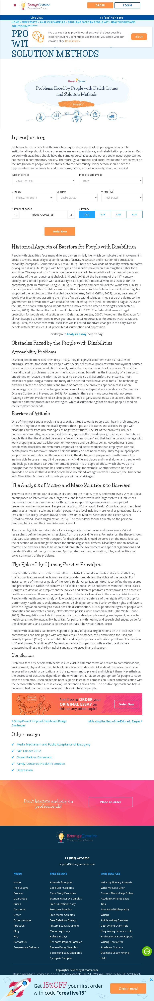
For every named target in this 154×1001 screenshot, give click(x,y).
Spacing (61, 191)
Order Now (126, 704)
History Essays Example (64, 925)
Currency (84, 208)
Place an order (110, 802)
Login (127, 5)
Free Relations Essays (63, 920)
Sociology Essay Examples (66, 952)
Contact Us (20, 942)
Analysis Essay (77, 334)
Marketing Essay (60, 931)
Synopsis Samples (61, 958)
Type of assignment (90, 174)
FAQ (16, 936)
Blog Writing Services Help (116, 931)
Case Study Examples (63, 893)
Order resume (22, 920)
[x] (77, 988)
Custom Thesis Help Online (117, 893)
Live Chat (37, 17)
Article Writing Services (114, 920)
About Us (19, 925)
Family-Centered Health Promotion (41, 764)
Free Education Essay (63, 904)
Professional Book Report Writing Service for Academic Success (116, 942)
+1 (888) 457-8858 (111, 17)
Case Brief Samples (62, 887)
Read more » (72, 41)
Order (17, 915)
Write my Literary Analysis (116, 882)
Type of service (20, 174)
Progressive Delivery (26, 947)
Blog (16, 931)
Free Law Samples (61, 909)
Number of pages (22, 208)
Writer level (107, 191)
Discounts (20, 909)
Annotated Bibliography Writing (115, 912)
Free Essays (21, 887)
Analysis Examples (61, 882)
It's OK (139, 36)
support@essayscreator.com (77, 864)
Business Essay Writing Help (115, 955)
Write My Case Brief (113, 887)
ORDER (100, 5)
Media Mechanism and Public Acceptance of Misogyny (53, 744)
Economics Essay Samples (66, 898)
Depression (25, 770)
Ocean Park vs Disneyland (34, 757)
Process (18, 893)
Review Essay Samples (64, 947)
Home (17, 882)
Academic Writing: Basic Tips (115, 901)
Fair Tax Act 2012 (29, 751)
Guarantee (20, 898)
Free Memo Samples (62, 915)
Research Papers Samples (66, 942)
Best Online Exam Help (114, 925)
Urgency (16, 191)
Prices (17, 904)
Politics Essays (59, 936)
